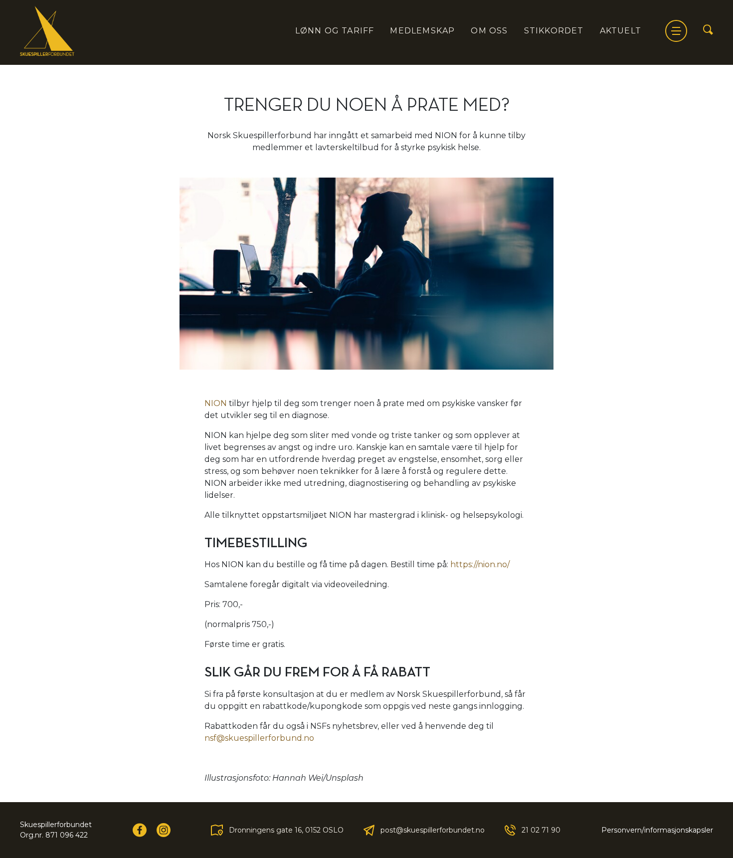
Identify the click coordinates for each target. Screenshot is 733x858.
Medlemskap (422, 30)
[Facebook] (140, 830)
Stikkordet (554, 30)
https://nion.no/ (480, 564)
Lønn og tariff (334, 30)
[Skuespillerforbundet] (47, 31)
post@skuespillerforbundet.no (432, 830)
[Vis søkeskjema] (708, 30)
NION (215, 403)
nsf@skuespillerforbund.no (259, 738)
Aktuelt (620, 30)
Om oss (489, 30)
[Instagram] (164, 830)
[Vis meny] (676, 31)
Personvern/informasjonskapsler (657, 830)
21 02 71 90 (541, 830)
